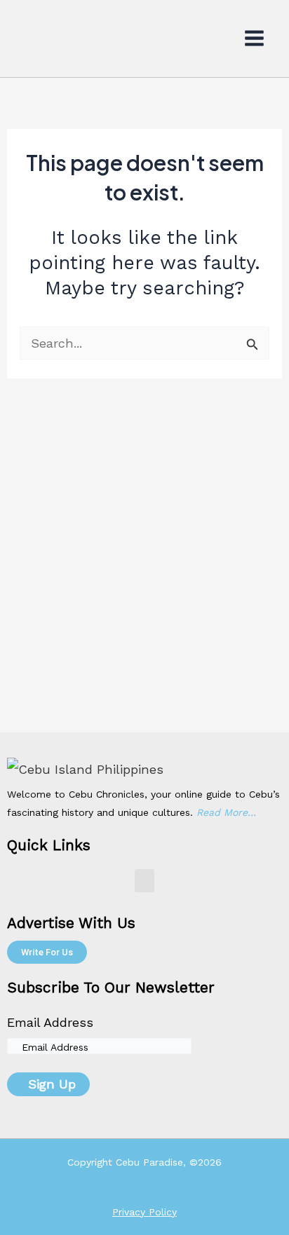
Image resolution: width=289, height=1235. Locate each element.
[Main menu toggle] (254, 38)
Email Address (50, 1022)
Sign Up (52, 1084)
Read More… (226, 812)
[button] (144, 880)
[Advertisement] (144, 581)
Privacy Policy (144, 1211)
